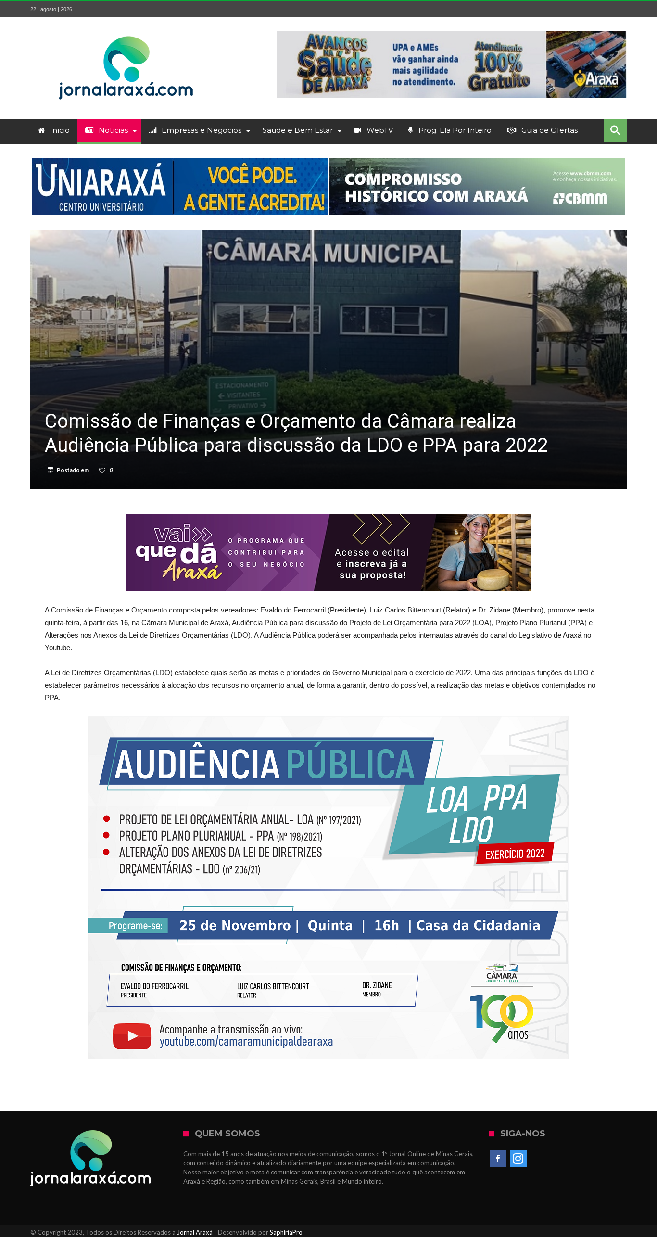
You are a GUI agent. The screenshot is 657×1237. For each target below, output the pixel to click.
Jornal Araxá (195, 1232)
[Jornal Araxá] (126, 31)
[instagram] (518, 1159)
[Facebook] (498, 1159)
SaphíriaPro (286, 1232)
